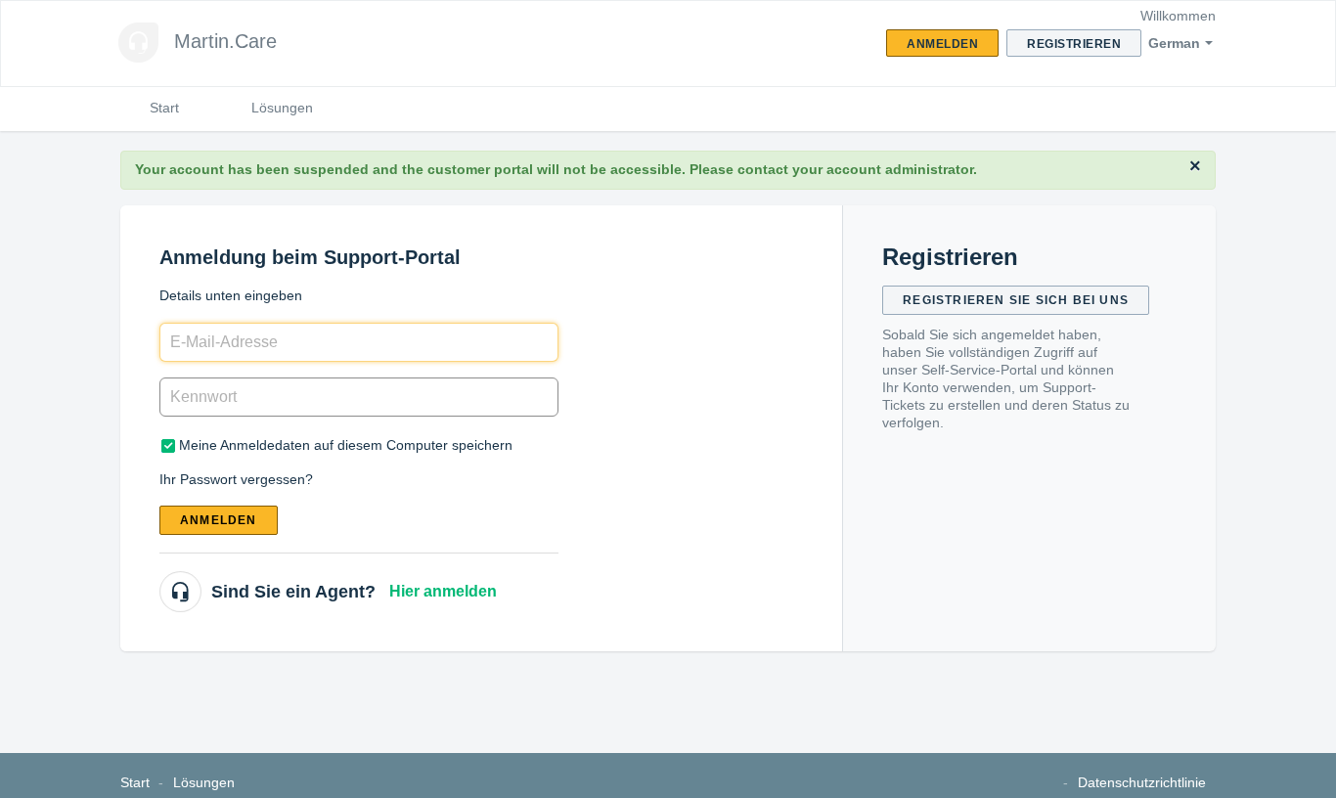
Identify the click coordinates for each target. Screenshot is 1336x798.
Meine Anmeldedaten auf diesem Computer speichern (345, 445)
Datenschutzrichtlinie (1142, 782)
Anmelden (218, 520)
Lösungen (282, 107)
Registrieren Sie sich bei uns (1016, 300)
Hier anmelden (443, 591)
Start (164, 107)
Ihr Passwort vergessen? (236, 479)
